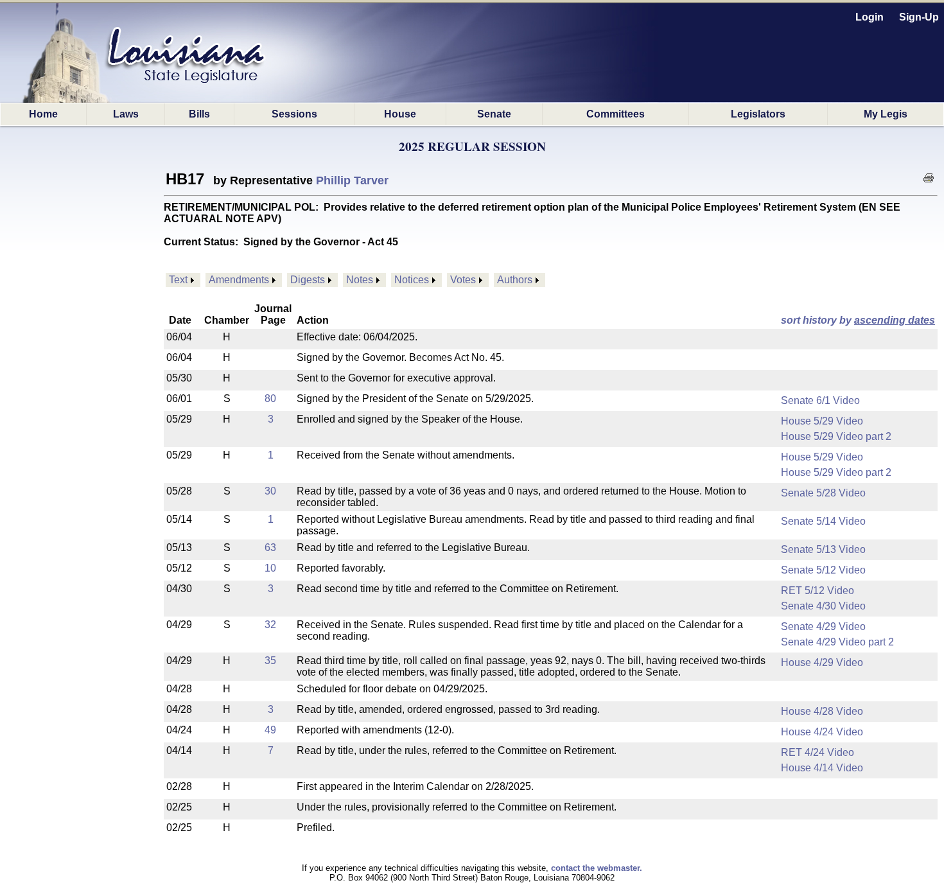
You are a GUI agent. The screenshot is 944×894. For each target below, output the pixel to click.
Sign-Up (919, 17)
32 (270, 624)
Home (43, 114)
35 (270, 660)
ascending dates (894, 320)
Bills (199, 114)
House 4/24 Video (822, 731)
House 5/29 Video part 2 (836, 436)
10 (270, 568)
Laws (126, 114)
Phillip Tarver (352, 180)
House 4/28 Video (822, 711)
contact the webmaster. (596, 868)
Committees (615, 114)
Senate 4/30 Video (823, 605)
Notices (411, 279)
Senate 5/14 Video (823, 521)
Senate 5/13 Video (823, 549)
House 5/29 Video (822, 421)
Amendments (239, 279)
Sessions (294, 114)
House (400, 114)
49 (270, 729)
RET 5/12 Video (817, 590)
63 (270, 547)
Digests (307, 279)
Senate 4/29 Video (823, 626)
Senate (494, 114)
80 (270, 398)
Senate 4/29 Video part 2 (837, 641)
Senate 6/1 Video (820, 400)
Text (178, 279)
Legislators (758, 114)
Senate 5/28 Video (823, 492)
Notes (359, 279)
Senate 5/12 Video (823, 570)
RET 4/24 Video (817, 752)
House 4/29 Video (822, 662)
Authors (514, 279)
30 (270, 491)
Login (869, 17)
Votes (463, 279)
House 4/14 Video (822, 767)
